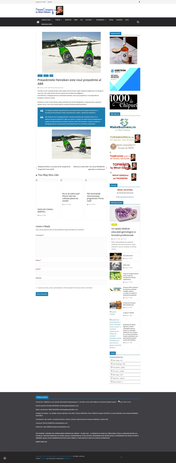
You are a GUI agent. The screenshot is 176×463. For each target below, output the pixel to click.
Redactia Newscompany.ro (56, 87)
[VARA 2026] (116, 266)
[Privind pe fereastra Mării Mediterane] (116, 305)
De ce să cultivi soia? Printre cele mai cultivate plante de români (71, 197)
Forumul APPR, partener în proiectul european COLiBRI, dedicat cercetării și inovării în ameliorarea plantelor (130, 291)
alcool (40, 75)
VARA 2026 (126, 265)
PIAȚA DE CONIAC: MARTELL (45, 210)
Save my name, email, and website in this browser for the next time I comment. (65, 288)
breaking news (47, 24)
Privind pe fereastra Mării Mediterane (129, 304)
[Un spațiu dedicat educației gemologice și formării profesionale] (125, 214)
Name (38, 260)
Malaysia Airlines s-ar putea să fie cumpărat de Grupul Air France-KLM (54, 168)
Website (38, 278)
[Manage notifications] (4, 458)
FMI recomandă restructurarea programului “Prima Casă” (95, 197)
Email (38, 269)
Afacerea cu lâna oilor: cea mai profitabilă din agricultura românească (89, 168)
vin (81, 20)
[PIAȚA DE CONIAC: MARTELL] (47, 180)
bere (75, 20)
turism (57, 20)
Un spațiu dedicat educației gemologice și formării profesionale (123, 232)
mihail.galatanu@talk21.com (127, 197)
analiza (46, 75)
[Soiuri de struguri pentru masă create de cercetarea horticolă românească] (116, 278)
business (119, 20)
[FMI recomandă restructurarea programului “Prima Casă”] (96, 180)
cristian (124, 239)
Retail (111, 20)
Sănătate (68, 20)
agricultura (46, 20)
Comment (40, 235)
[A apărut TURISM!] (116, 314)
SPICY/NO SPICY (128, 256)
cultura (88, 20)
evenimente (100, 20)
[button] (51, 20)
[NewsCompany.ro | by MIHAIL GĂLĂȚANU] (38, 22)
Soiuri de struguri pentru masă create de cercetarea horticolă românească (131, 276)
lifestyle (114, 224)
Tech (127, 20)
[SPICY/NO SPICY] (116, 257)
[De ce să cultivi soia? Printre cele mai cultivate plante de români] (71, 180)
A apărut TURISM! (128, 313)
